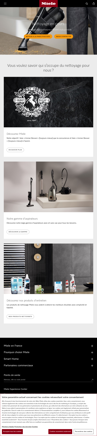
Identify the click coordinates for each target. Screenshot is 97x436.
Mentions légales (8, 427)
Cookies (35, 427)
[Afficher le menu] (5, 3)
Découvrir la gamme (18, 232)
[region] (48, 415)
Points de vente (12, 375)
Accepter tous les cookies (12, 431)
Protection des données (23, 427)
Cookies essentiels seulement (60, 431)
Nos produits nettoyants (20, 316)
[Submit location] (92, 380)
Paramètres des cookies (83, 431)
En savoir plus (15, 150)
